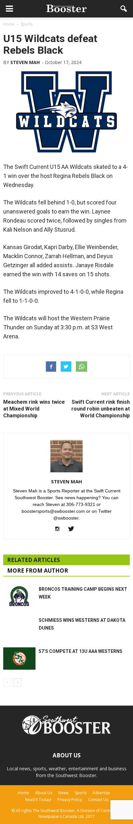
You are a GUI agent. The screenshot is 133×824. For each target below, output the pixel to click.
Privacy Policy (69, 799)
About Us (43, 793)
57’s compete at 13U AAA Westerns (80, 651)
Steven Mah (25, 62)
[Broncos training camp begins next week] (19, 596)
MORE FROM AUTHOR (37, 570)
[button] (124, 8)
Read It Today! (38, 799)
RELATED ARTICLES (33, 560)
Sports (81, 793)
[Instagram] (60, 529)
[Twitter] (73, 529)
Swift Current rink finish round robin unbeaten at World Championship (100, 409)
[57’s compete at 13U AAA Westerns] (19, 658)
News (63, 793)
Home (23, 793)
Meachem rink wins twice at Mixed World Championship (34, 409)
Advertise (101, 793)
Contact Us (98, 799)
